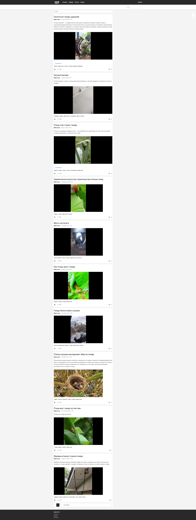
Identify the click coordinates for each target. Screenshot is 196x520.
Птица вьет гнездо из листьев (67, 408)
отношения (73, 116)
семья (78, 116)
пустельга (79, 257)
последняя (66, 505)
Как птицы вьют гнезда (64, 267)
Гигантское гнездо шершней (66, 17)
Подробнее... (58, 63)
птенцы (73, 399)
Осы (77, 497)
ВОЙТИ (140, 2)
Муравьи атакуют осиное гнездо (68, 456)
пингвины (56, 116)
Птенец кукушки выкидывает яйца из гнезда (74, 354)
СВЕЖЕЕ (71, 2)
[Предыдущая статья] (193, 13)
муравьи (56, 497)
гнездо (66, 66)
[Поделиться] (57, 69)
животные (61, 66)
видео (55, 66)
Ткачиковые (73, 170)
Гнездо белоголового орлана (67, 311)
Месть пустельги (61, 223)
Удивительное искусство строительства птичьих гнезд (78, 179)
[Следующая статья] (193, 17)
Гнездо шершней (73, 66)
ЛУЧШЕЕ (64, 2)
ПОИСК (82, 2)
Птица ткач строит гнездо (65, 125)
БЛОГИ (77, 2)
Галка (55, 257)
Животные (57, 19)
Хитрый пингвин (61, 75)
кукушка (64, 399)
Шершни (80, 66)
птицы (64, 170)
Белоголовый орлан (59, 345)
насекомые (72, 497)
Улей (80, 497)
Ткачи (68, 170)
